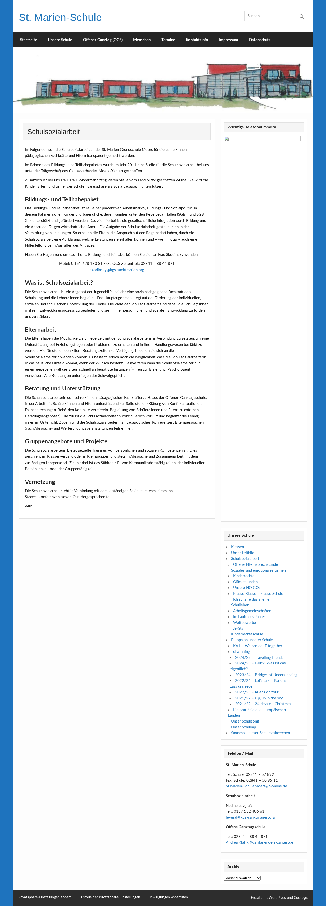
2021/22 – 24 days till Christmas (263, 704)
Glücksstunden (245, 582)
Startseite (28, 40)
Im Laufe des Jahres (249, 617)
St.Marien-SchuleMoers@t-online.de (256, 786)
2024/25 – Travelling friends (259, 658)
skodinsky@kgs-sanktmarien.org (117, 270)
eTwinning (241, 652)
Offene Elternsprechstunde (255, 565)
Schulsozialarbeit (245, 559)
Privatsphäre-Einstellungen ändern (45, 897)
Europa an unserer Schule (252, 640)
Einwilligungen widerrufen (168, 897)
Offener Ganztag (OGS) (103, 40)
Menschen (142, 40)
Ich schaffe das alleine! (251, 599)
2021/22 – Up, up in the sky (259, 698)
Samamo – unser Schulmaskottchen (260, 733)
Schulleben (240, 605)
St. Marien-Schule (60, 17)
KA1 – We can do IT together (257, 646)
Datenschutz (259, 40)
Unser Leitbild (242, 553)
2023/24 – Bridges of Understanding (266, 675)
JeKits (238, 629)
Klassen (237, 547)
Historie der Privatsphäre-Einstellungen (109, 897)
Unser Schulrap (243, 727)
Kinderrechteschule (247, 634)
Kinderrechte (243, 576)
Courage (300, 898)
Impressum (228, 40)
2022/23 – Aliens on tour (256, 692)
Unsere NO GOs (247, 588)
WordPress (277, 898)
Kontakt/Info (197, 40)
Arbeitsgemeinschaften (252, 611)
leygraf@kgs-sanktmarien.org (250, 817)
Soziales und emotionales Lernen (258, 570)
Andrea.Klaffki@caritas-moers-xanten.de (259, 842)
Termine (168, 40)
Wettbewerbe (244, 623)
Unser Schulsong (245, 721)
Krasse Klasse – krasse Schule (258, 594)
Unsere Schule (60, 40)
